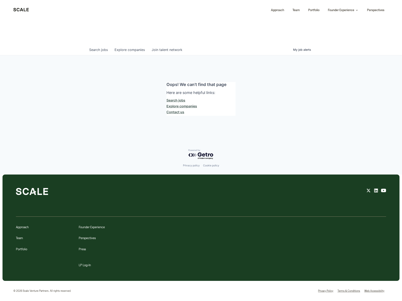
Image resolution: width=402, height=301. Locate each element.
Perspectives (375, 10)
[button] (343, 10)
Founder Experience (92, 227)
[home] (21, 10)
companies (130, 50)
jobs (98, 50)
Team (296, 10)
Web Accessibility (374, 290)
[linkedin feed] (376, 191)
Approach (277, 10)
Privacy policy (191, 165)
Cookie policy (211, 165)
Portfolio (314, 10)
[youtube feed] (383, 191)
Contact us (175, 112)
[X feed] (368, 191)
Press (82, 249)
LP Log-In (85, 265)
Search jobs (175, 100)
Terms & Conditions (349, 290)
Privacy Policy (325, 290)
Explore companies (181, 106)
